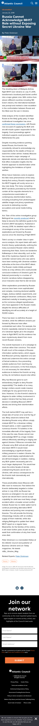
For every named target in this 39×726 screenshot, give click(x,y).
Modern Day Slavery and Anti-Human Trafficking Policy (19, 699)
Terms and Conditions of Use (16, 652)
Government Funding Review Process (19, 692)
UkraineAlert (7, 9)
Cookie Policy (24, 682)
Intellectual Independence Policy (19, 689)
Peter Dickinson (22, 556)
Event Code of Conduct (14, 703)
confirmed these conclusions (13, 124)
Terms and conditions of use (19, 685)
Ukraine (13, 561)
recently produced (21, 218)
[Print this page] (17, 588)
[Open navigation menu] (36, 3)
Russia (5, 561)
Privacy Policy (14, 682)
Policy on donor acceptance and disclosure (19, 696)
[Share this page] (22, 588)
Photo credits (27, 703)
